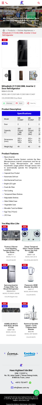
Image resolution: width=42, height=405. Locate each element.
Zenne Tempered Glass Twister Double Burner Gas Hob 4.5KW (31, 249)
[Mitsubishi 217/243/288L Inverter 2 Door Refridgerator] (21, 53)
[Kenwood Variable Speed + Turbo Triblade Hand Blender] (31, 312)
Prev (6, 75)
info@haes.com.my (21, 388)
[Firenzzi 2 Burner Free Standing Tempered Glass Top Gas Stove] (11, 235)
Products (12, 30)
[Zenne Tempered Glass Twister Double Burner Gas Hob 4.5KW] (31, 235)
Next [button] (37, 353)
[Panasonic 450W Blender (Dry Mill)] (31, 274)
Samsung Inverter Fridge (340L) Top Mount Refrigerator (11, 287)
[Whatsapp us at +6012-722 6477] (30, 383)
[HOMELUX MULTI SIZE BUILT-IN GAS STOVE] (11, 312)
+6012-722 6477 (21, 382)
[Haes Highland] (22, 3)
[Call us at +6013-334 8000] (6, 3)
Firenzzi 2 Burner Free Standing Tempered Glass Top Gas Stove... (11, 249)
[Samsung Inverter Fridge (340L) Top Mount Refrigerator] (11, 274)
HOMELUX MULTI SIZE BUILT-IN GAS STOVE (11, 325)
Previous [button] (5, 353)
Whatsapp (9, 103)
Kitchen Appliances (26, 30)
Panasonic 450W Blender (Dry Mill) (31, 286)
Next (35, 75)
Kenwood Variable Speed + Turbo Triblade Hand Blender (31, 326)
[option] (12, 354)
